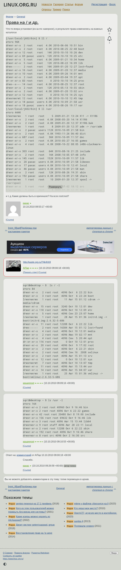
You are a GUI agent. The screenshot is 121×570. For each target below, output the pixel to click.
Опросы (46, 9)
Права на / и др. (22, 22)
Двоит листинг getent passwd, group (35, 525)
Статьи (69, 4)
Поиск (66, 9)
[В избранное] (109, 29)
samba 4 (78, 521)
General (21, 16)
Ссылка (9, 220)
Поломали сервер (84, 526)
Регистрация (99, 4)
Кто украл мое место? (86, 508)
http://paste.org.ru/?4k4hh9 (37, 262)
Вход (112, 4)
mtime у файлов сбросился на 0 (91, 503)
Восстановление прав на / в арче (34, 533)
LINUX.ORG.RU (20, 4)
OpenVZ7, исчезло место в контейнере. (95, 513)
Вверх (114, 553)
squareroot (28, 383)
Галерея (58, 4)
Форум (79, 4)
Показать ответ (30, 272)
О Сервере (8, 553)
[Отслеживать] (109, 38)
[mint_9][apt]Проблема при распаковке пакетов (22, 230)
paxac (26, 203)
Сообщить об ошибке (12, 556)
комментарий (24, 455)
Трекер (57, 9)
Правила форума (22, 553)
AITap (26, 268)
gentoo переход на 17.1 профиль (34, 503)
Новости (47, 4)
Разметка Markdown (40, 553)
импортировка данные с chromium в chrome (99, 230)
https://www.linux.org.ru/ (13, 559)
